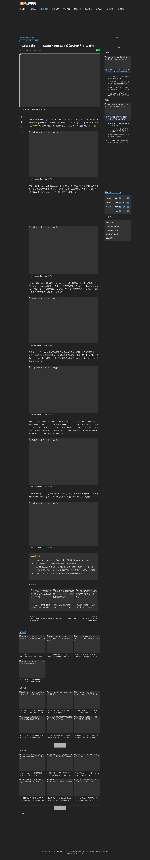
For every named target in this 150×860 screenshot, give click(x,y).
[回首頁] (30, 3)
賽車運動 (121, 9)
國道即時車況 (110, 223)
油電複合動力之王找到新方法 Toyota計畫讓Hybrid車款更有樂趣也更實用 (60, 774)
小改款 (30, 41)
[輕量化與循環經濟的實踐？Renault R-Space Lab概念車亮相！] (63, 596)
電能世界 (55, 9)
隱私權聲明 (78, 851)
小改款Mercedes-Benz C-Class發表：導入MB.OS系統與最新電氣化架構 (32, 655)
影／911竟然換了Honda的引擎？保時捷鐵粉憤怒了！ (58, 711)
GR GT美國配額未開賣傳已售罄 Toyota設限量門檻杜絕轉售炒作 (32, 799)
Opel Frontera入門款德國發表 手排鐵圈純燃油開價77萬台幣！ (59, 573)
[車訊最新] (130, 52)
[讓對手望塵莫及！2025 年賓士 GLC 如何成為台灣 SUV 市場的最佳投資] (87, 700)
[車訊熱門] (130, 100)
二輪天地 (88, 9)
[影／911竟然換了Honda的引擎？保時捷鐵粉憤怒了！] (60, 700)
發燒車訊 (25, 37)
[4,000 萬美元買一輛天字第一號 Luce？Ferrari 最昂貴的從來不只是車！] (87, 787)
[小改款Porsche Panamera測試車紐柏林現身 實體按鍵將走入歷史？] (32, 669)
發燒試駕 (33, 9)
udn (21, 37)
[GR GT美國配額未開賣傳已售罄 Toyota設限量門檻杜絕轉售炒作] (32, 787)
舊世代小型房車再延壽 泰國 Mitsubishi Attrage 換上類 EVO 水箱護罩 (86, 655)
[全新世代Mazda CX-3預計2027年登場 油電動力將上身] (87, 762)
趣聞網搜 (77, 9)
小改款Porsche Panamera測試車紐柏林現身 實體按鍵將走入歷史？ (32, 680)
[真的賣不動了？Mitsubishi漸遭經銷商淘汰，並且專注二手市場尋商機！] (32, 700)
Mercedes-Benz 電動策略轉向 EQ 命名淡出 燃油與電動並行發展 (31, 736)
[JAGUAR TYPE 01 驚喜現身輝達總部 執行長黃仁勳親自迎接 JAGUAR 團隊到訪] (32, 762)
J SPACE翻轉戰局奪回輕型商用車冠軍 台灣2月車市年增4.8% (59, 736)
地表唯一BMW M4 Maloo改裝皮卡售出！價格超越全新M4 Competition (62, 560)
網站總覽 (105, 851)
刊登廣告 (44, 851)
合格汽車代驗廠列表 (113, 226)
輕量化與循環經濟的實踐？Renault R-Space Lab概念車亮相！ (62, 606)
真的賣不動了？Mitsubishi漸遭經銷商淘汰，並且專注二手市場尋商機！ (31, 711)
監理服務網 (110, 238)
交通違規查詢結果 (112, 230)
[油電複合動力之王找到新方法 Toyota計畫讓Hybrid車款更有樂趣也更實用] (60, 762)
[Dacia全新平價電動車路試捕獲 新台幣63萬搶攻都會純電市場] (41, 596)
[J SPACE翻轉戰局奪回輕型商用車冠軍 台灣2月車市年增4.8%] (60, 724)
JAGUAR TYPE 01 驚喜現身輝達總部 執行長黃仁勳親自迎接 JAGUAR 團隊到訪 (32, 774)
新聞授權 (59, 851)
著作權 (72, 851)
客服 (54, 851)
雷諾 (36, 41)
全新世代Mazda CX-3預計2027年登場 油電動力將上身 (87, 774)
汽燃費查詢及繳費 (112, 234)
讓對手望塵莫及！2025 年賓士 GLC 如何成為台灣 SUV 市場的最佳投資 (87, 711)
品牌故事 (99, 9)
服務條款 (66, 851)
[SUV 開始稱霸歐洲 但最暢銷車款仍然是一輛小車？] (86, 596)
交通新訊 (66, 9)
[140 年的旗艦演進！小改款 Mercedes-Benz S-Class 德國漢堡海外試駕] (60, 644)
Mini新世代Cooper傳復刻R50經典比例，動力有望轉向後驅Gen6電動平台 (63, 567)
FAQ (50, 851)
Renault (23, 41)
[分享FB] (21, 117)
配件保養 (110, 9)
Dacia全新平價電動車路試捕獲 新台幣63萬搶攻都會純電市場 (41, 606)
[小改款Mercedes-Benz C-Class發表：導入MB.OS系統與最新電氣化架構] (32, 644)
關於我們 (98, 851)
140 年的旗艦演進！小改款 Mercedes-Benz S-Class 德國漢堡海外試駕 (59, 655)
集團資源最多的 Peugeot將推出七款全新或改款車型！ (56, 563)
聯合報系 (85, 851)
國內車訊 (22, 9)
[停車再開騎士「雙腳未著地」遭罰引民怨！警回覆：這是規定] (87, 724)
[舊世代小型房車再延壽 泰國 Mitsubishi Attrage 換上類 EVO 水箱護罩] (87, 644)
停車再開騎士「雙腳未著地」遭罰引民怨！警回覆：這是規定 (86, 736)
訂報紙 (92, 851)
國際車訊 (44, 9)
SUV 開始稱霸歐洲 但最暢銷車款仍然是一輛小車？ (86, 606)
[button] (129, 3)
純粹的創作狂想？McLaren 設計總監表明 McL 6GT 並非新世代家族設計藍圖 (64, 570)
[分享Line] (21, 122)
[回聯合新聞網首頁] (22, 3)
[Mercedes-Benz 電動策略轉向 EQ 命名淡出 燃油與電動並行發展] (32, 724)
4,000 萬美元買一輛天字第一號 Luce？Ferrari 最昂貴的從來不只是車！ (87, 799)
